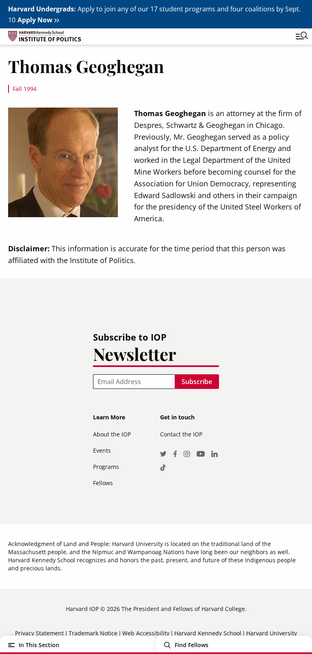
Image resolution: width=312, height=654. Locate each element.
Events (102, 450)
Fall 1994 (25, 89)
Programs (106, 467)
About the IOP (112, 434)
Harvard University (271, 633)
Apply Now (34, 19)
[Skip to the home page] (148, 37)
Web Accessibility (145, 633)
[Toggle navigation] (296, 36)
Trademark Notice (93, 633)
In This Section (39, 645)
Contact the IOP (181, 434)
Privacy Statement (39, 633)
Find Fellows (191, 645)
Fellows (103, 483)
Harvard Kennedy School (207, 633)
